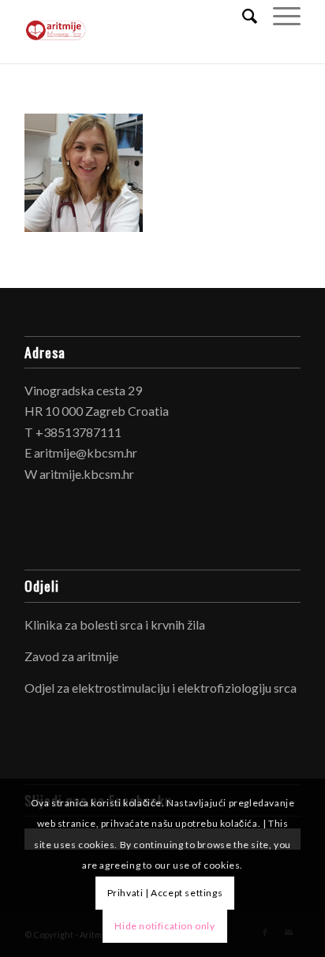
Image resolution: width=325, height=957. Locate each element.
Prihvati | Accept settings (165, 893)
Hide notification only (164, 926)
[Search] (241, 16)
